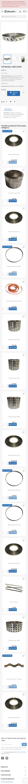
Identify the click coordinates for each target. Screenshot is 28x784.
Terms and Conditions (21, 752)
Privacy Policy (6, 753)
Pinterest (14, 101)
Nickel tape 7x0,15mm (14, 231)
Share (6, 101)
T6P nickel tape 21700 (14, 339)
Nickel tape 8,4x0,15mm (14, 717)
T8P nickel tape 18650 (14, 416)
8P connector (14, 602)
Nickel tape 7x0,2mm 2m (14, 525)
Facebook (2, 758)
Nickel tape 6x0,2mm (14, 154)
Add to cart (13, 93)
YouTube (7, 758)
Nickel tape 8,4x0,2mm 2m (14, 266)
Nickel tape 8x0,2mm (14, 455)
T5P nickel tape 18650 (14, 640)
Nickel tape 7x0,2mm (14, 563)
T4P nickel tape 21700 (14, 193)
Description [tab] (8, 109)
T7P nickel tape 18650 (14, 378)
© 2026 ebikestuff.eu (7, 782)
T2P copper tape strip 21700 (14, 301)
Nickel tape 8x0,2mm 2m (14, 490)
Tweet (10, 101)
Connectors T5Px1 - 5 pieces (14, 679)
